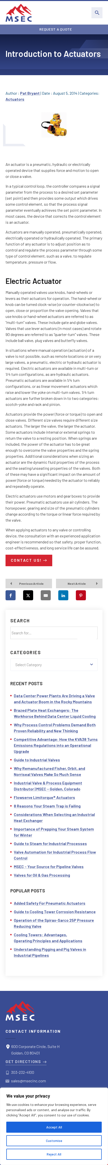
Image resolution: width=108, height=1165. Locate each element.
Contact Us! (26, 560)
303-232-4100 (22, 1072)
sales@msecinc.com (28, 1080)
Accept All (54, 1127)
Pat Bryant (30, 93)
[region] (54, 1126)
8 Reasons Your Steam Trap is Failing (47, 805)
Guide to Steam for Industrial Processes (50, 843)
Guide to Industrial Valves (37, 759)
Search (20, 620)
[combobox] (54, 664)
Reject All (54, 1154)
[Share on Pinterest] (81, 595)
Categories (25, 652)
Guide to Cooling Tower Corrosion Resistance (55, 911)
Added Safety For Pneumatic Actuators (49, 903)
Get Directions (23, 1061)
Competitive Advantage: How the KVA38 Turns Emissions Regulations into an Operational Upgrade (56, 745)
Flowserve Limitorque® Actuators (44, 797)
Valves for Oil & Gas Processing (42, 875)
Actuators (15, 99)
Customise (54, 1140)
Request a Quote (55, 29)
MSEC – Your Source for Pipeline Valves (49, 866)
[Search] (86, 635)
